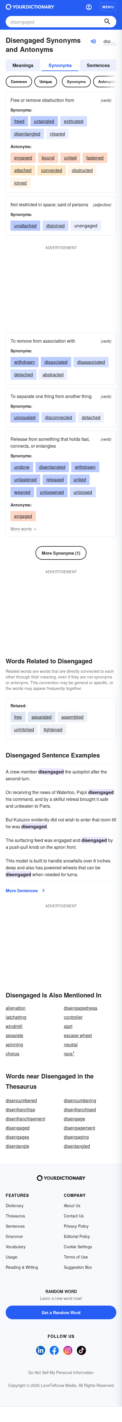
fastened (95, 157)
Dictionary (15, 1205)
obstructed (82, 170)
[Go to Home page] (30, 6)
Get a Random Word (61, 1312)
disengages (17, 1137)
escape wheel (78, 1035)
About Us (72, 1205)
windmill (14, 1026)
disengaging (76, 1137)
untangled (44, 121)
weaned (22, 492)
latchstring (16, 1017)
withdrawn (24, 362)
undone (22, 467)
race (69, 1053)
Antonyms (107, 81)
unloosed (82, 492)
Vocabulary (16, 1246)
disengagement (79, 1127)
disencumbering (80, 1100)
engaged (23, 157)
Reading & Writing (22, 1267)
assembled (72, 717)
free (18, 717)
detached (23, 374)
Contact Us (74, 1216)
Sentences (98, 65)
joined (20, 182)
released (55, 479)
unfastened (25, 479)
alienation (16, 1008)
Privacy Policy (76, 1226)
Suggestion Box (78, 1267)
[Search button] (107, 22)
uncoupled (24, 417)
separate (14, 1035)
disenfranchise (20, 1109)
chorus (12, 1053)
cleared (57, 133)
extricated (73, 121)
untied (79, 479)
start (68, 1026)
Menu (108, 6)
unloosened (52, 492)
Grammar (14, 1236)
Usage (11, 1257)
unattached (25, 225)
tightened (53, 729)
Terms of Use (76, 1257)
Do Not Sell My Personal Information (61, 1372)
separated (41, 717)
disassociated (91, 362)
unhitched (24, 729)
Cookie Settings (78, 1246)
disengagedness (80, 1008)
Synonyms (60, 65)
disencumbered (21, 1100)
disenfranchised (80, 1109)
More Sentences (22, 890)
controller (73, 1017)
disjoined (55, 225)
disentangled (27, 133)
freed (19, 121)
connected (51, 170)
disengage (74, 1118)
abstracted (53, 374)
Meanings (22, 65)
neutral (71, 1044)
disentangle (17, 1146)
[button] (88, 7)
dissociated (56, 362)
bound (48, 157)
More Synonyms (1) (61, 553)
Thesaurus (15, 1216)
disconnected (58, 417)
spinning (14, 1044)
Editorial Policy (77, 1236)
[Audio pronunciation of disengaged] (93, 41)
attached (22, 170)
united (70, 157)
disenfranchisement (25, 1118)
